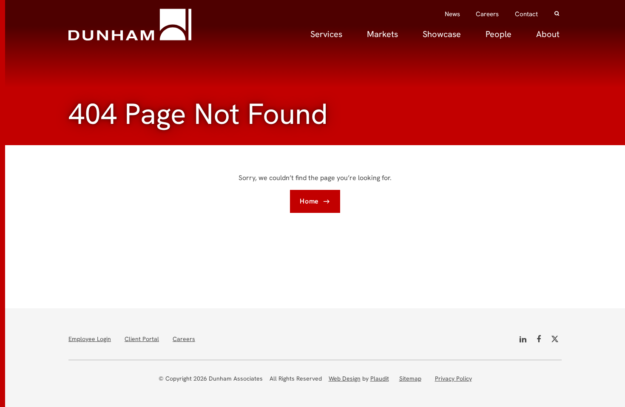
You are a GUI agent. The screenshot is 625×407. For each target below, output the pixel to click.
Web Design (345, 378)
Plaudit (379, 378)
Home (309, 201)
